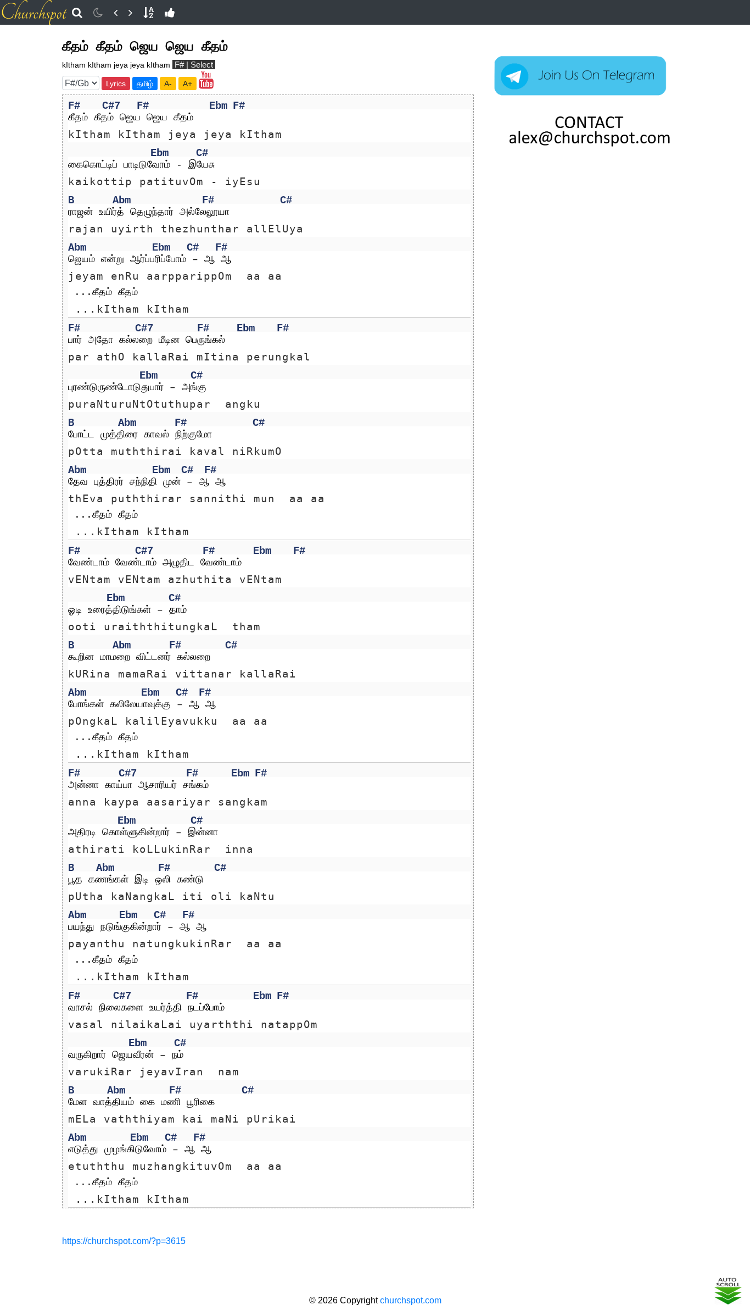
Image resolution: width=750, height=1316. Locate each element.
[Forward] (130, 13)
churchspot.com (410, 1300)
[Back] (115, 13)
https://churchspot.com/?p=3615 (124, 1241)
